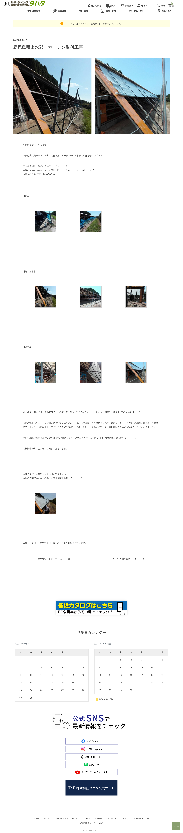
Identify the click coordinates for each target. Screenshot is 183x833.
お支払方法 (96, 5)
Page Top (176, 826)
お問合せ (129, 5)
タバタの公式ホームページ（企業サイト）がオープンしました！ (93, 23)
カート (123, 818)
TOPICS (87, 818)
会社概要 (47, 818)
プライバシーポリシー (139, 818)
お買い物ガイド (61, 818)
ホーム (37, 818)
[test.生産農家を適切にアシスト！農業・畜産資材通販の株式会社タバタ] (26, 3)
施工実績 (76, 818)
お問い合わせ (111, 818)
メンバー (98, 818)
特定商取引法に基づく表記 (91, 823)
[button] (161, 5)
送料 (113, 5)
